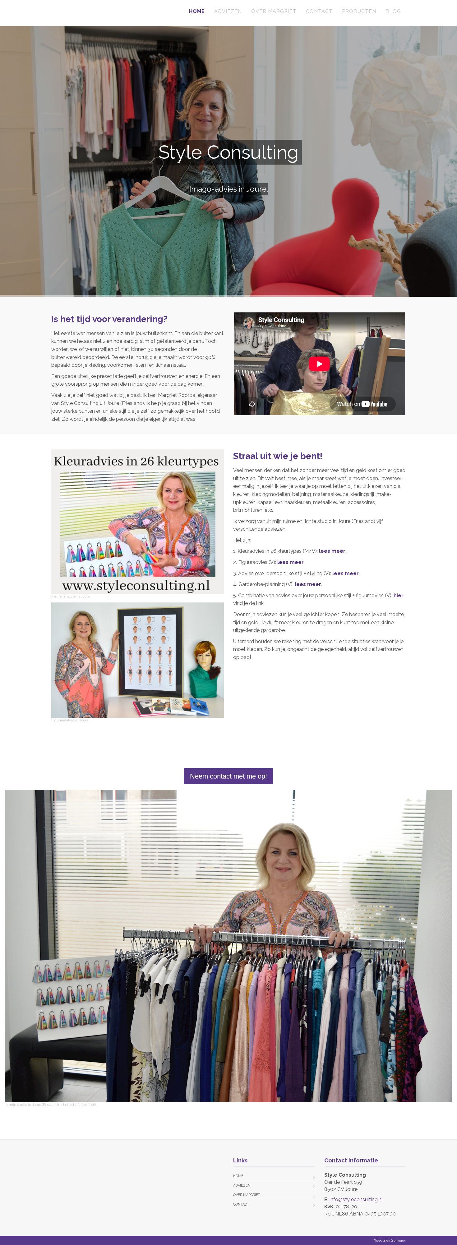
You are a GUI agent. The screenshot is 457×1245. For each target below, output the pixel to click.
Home (197, 11)
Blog (393, 11)
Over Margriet (274, 11)
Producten (359, 11)
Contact (319, 11)
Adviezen (228, 11)
